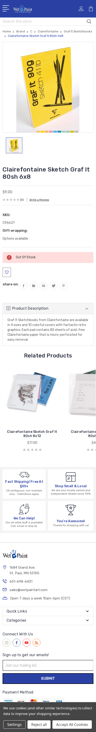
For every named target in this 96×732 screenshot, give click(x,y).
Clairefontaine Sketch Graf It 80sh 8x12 (32, 434)
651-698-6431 (21, 581)
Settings (14, 724)
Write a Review (39, 199)
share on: (10, 284)
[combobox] (48, 21)
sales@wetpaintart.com (29, 590)
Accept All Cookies (72, 724)
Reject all (39, 724)
